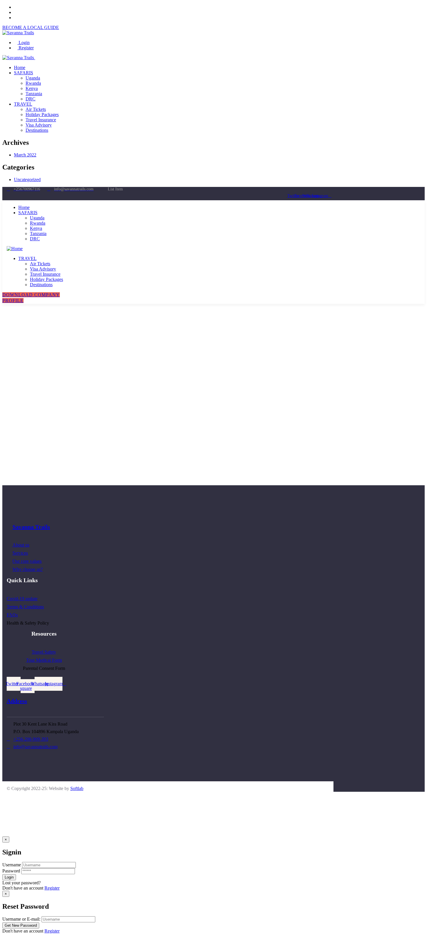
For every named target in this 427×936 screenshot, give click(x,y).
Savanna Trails (31, 527)
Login (23, 42)
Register (25, 47)
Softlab (76, 788)
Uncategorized (27, 179)
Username (11, 864)
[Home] (15, 248)
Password (11, 870)
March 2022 (25, 154)
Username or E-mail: (21, 919)
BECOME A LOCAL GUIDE (30, 27)
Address (17, 701)
